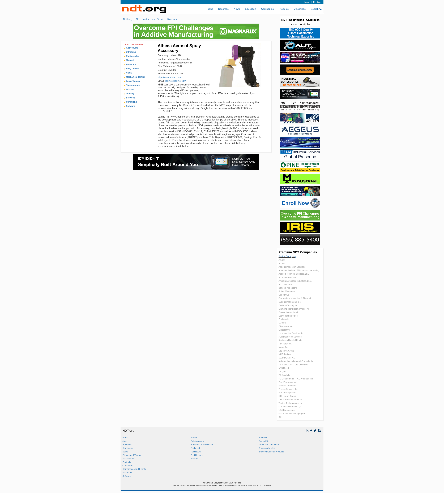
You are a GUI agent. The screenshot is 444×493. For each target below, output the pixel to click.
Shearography (133, 85)
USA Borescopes (286, 410)
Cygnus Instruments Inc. (290, 302)
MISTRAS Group (286, 351)
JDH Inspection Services (290, 337)
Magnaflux (283, 347)
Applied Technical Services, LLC (294, 274)
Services (130, 98)
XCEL (281, 417)
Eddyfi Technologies (288, 316)
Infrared (130, 89)
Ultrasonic (131, 52)
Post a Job (195, 448)
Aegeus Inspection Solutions (292, 267)
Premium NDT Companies (298, 252)
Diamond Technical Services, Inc (294, 309)
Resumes (223, 8)
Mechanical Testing (135, 77)
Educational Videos (131, 455)
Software (130, 106)
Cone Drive (284, 295)
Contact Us (264, 441)
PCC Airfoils (284, 375)
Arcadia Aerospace (287, 277)
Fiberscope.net (286, 326)
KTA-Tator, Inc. (285, 344)
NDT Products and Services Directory (156, 19)
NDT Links (127, 472)
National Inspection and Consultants (296, 361)
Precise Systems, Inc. (288, 389)
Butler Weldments (287, 291)
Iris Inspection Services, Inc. (292, 333)
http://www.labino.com (170, 77)
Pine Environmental (288, 382)
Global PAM (284, 330)
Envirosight (284, 319)
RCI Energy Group (287, 396)
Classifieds (300, 8)
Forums (194, 458)
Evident (282, 323)
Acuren (282, 260)
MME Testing (285, 354)
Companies (267, 8)
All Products (132, 48)
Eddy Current (132, 68)
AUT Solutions (285, 284)
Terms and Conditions (269, 444)
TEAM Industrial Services (290, 399)
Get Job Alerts (197, 441)
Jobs (210, 8)
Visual (129, 73)
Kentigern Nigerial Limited (291, 340)
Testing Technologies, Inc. (291, 403)
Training (130, 93)
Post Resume (197, 455)
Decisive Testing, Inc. (288, 305)
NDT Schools (128, 458)
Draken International (288, 312)
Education (250, 8)
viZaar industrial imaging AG (292, 413)
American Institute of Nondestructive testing (299, 270)
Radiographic (132, 56)
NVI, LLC (283, 371)
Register (317, 2)
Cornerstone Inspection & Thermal (295, 298)
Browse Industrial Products (271, 452)
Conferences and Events (134, 469)
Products (284, 8)
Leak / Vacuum (133, 81)
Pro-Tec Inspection (287, 392)
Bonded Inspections (288, 288)
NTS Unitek (284, 368)
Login (306, 2)
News (237, 8)
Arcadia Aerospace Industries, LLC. (295, 281)
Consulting (131, 102)
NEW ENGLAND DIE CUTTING (293, 365)
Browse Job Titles (267, 448)
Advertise (263, 437)
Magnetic (130, 60)
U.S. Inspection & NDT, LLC (291, 406)
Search (315, 8)
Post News (196, 452)
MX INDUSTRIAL (287, 358)
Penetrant (131, 64)
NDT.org (127, 19)
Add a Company (287, 256)
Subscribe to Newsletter (202, 444)
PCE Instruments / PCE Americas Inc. (296, 379)
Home (125, 437)
